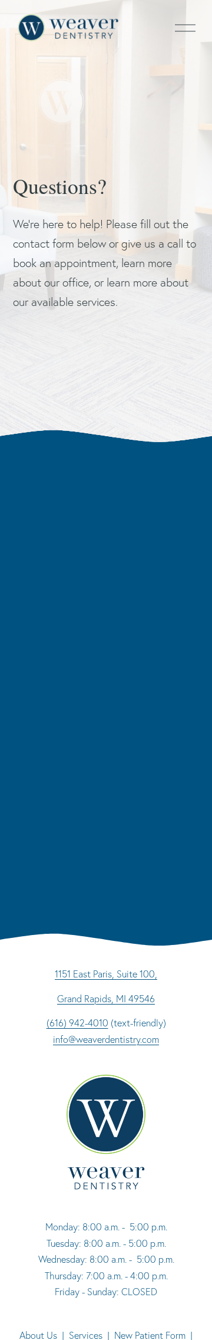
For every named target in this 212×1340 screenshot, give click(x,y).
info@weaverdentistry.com (106, 1039)
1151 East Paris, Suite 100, (106, 974)
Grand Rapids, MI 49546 (106, 999)
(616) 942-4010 (77, 1023)
